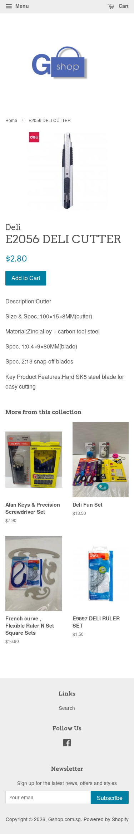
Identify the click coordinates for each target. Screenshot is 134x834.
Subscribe (110, 798)
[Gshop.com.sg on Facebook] (67, 743)
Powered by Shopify (106, 819)
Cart (123, 5)
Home (11, 120)
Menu (21, 5)
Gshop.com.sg (64, 819)
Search (67, 707)
